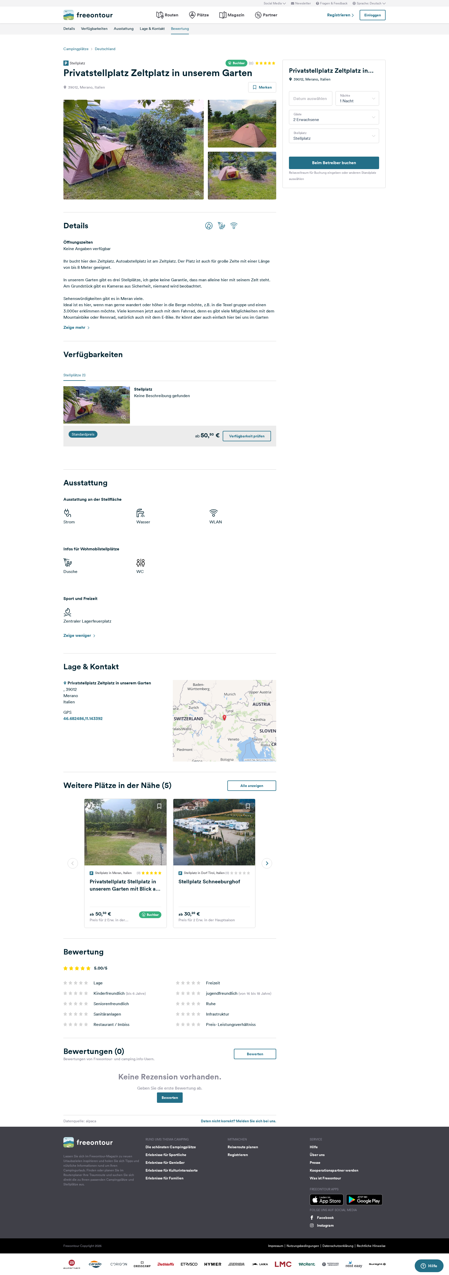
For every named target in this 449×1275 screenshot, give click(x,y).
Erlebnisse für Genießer (165, 1162)
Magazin (236, 15)
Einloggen (372, 15)
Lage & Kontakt (152, 28)
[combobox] (357, 98)
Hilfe (314, 1147)
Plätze (203, 15)
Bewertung (180, 28)
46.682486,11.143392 (83, 718)
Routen (171, 15)
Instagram (325, 1225)
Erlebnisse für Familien (164, 1178)
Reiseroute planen (243, 1147)
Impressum (275, 1246)
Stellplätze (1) (74, 375)
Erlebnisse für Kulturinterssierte (172, 1170)
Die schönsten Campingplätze (171, 1147)
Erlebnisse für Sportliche (166, 1154)
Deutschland (105, 48)
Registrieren (339, 15)
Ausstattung (124, 28)
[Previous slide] (73, 863)
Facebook (325, 1217)
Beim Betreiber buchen (334, 162)
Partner (270, 15)
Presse (315, 1162)
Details (69, 28)
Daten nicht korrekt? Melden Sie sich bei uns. (238, 1121)
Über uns (317, 1154)
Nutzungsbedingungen (303, 1246)
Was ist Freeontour (325, 1178)
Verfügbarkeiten (94, 28)
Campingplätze (76, 48)
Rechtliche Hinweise (371, 1246)
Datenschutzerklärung (337, 1246)
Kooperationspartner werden (334, 1170)
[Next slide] (267, 863)
